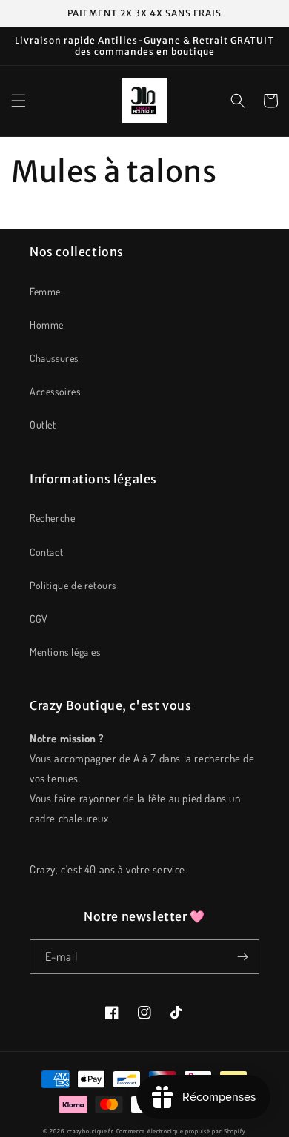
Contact (46, 552)
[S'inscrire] (242, 956)
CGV (39, 618)
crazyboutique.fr (90, 1131)
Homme (47, 324)
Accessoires (55, 391)
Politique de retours (73, 585)
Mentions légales (65, 651)
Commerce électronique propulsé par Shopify (181, 1131)
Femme (45, 291)
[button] (18, 100)
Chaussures (54, 358)
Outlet (43, 424)
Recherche (52, 518)
